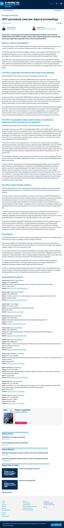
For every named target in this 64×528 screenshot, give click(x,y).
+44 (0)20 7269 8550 (49, 504)
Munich (4, 514)
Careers (25, 501)
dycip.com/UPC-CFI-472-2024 (19, 377)
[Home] (13, 3)
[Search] (56, 3)
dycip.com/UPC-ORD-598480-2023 (17, 288)
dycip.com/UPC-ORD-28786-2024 (17, 300)
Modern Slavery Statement (30, 506)
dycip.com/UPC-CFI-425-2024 (15, 391)
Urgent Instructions (28, 508)
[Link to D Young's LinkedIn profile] (44, 507)
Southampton (5, 516)
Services (4, 504)
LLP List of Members (28, 510)
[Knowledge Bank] (13, 5)
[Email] (61, 23)
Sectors (4, 506)
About (3, 501)
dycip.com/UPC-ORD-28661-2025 (16, 336)
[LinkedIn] (59, 23)
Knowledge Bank (6, 510)
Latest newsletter (21, 422)
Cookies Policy (26, 504)
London (4, 513)
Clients (4, 508)
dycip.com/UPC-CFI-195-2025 (15, 363)
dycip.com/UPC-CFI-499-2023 (15, 403)
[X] (57, 23)
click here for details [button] (8, 525)
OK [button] (56, 525)
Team (3, 503)
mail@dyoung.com (48, 503)
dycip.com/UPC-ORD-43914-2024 (16, 349)
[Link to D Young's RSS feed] (47, 507)
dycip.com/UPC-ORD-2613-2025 (16, 324)
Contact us (46, 501)
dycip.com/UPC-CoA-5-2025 (15, 312)
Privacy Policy (26, 503)
